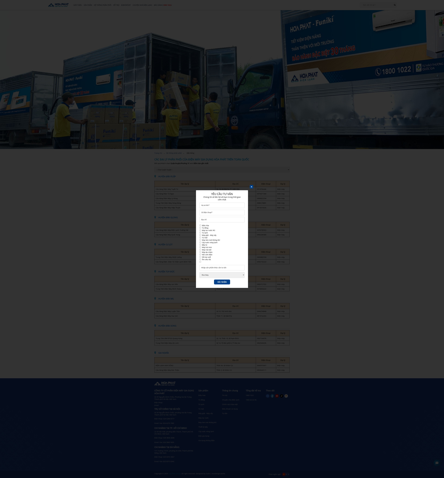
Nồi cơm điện (207, 255)
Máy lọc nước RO (208, 230)
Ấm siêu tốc (206, 259)
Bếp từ (204, 245)
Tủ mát (204, 238)
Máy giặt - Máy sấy (209, 235)
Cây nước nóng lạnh (209, 242)
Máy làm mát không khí (211, 240)
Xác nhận (222, 282)
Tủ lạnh (205, 233)
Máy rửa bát (206, 250)
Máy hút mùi (207, 247)
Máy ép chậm (207, 252)
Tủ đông (205, 228)
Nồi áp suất (206, 257)
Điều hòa (205, 225)
